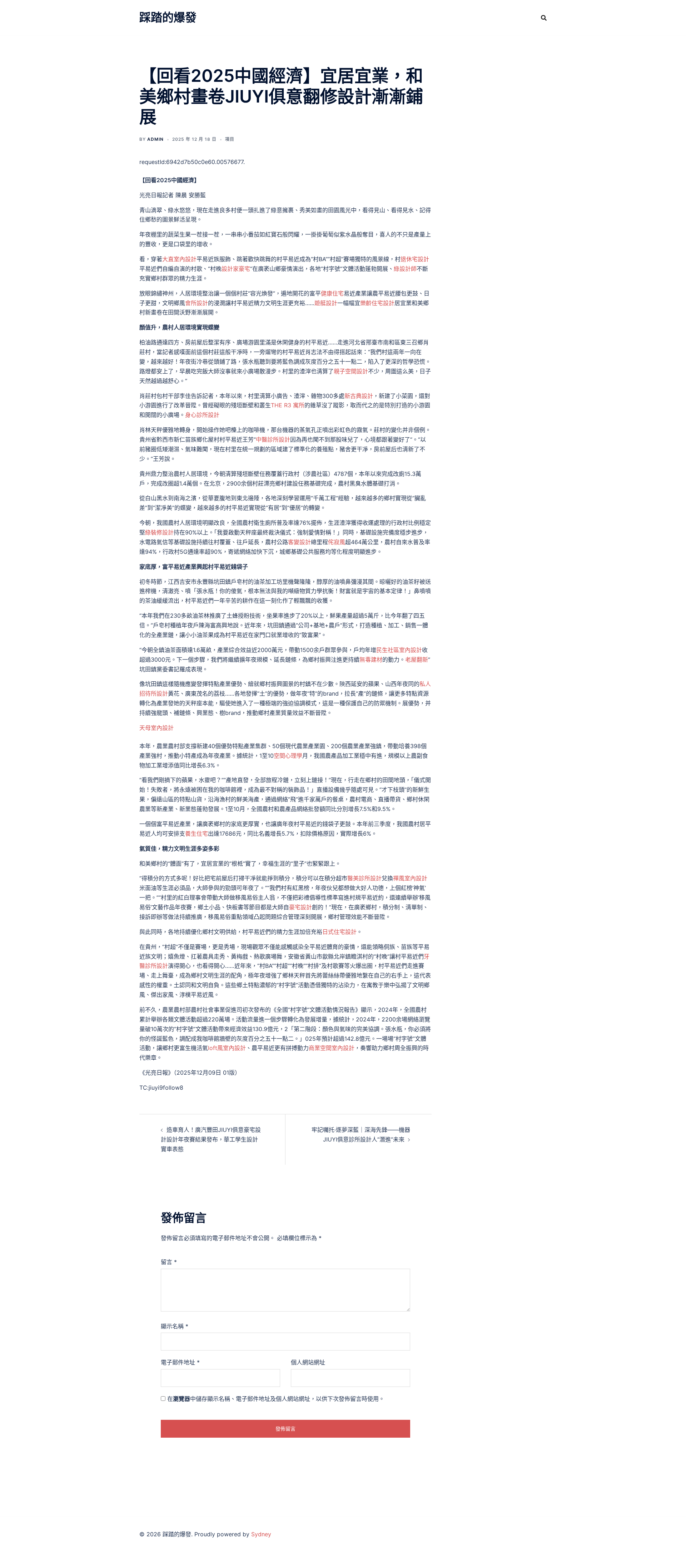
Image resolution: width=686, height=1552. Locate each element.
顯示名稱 (174, 1326)
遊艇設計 (325, 303)
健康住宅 (332, 293)
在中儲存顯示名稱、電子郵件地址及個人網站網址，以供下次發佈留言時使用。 (275, 1398)
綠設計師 (405, 268)
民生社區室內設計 (399, 649)
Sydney (261, 1534)
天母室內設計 (156, 727)
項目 (229, 139)
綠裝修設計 (159, 532)
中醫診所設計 (273, 439)
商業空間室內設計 (331, 1047)
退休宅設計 (415, 259)
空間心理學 (288, 755)
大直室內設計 (179, 259)
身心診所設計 (202, 414)
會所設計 (196, 303)
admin (155, 139)
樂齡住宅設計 (377, 303)
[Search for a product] (544, 18)
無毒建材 (370, 659)
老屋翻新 (416, 659)
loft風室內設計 (227, 1047)
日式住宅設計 (339, 931)
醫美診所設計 (364, 878)
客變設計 (299, 542)
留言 (169, 1261)
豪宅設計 (300, 907)
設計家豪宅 (236, 268)
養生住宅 (196, 833)
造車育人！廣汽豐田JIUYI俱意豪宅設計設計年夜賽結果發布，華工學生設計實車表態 (211, 1139)
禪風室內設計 (410, 878)
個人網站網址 (308, 1362)
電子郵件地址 (180, 1362)
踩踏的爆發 (168, 17)
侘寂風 (336, 542)
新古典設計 (358, 395)
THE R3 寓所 (287, 405)
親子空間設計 (351, 371)
